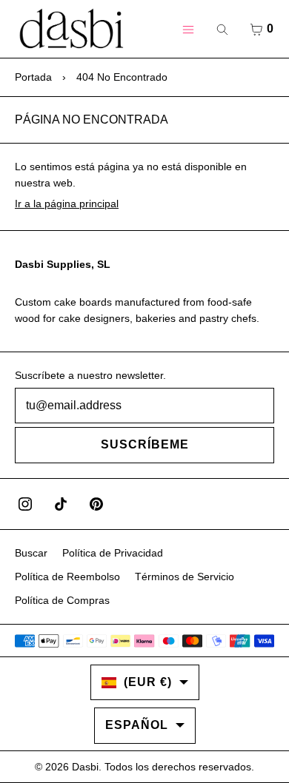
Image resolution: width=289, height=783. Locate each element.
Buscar (31, 553)
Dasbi (85, 767)
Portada (33, 77)
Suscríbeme (145, 444)
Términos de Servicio (184, 576)
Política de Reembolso (67, 576)
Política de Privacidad (112, 553)
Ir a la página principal (67, 203)
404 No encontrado (121, 77)
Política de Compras (62, 600)
